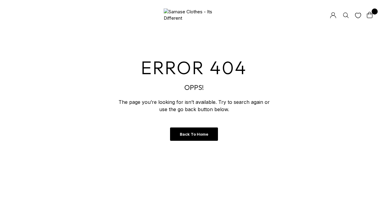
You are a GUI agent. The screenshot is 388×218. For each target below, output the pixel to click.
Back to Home (194, 134)
